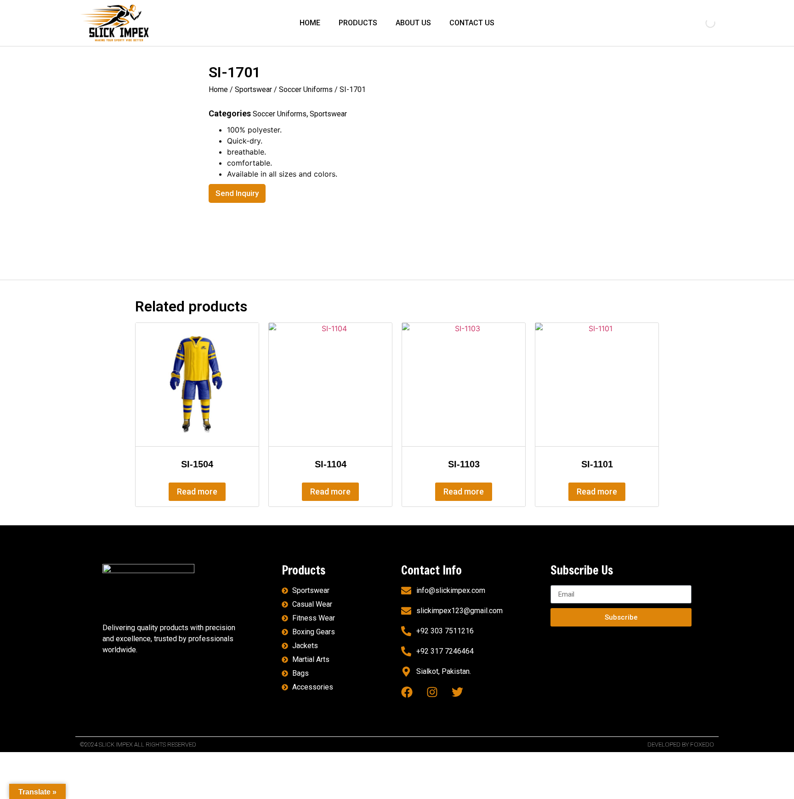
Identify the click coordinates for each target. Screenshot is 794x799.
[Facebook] (407, 692)
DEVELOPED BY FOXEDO (680, 744)
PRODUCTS (358, 22)
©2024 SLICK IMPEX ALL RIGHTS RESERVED (138, 744)
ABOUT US (413, 22)
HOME (310, 22)
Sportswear (253, 89)
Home (218, 89)
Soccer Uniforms (306, 89)
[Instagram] (432, 692)
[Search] (702, 23)
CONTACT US (471, 22)
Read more (197, 491)
